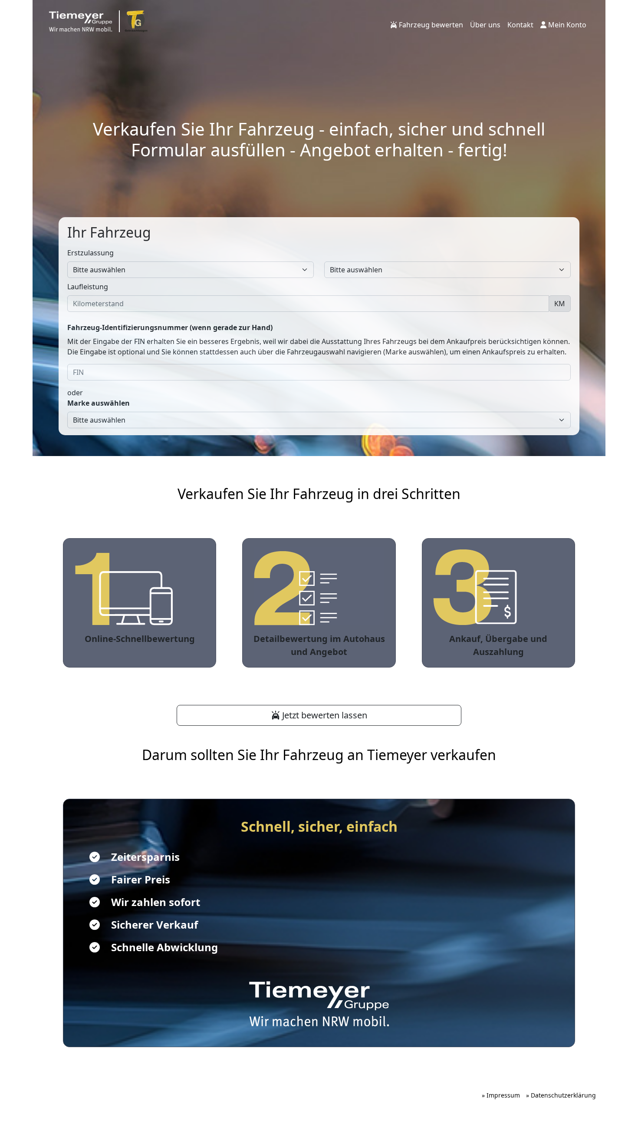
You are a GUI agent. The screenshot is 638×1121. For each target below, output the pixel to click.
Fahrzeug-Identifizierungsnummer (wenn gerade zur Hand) (170, 327)
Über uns (485, 25)
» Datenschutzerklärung (561, 1095)
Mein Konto (566, 25)
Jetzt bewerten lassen (323, 715)
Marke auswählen (98, 403)
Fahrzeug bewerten (430, 25)
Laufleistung (87, 286)
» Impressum (501, 1095)
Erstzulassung (90, 253)
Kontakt (520, 25)
